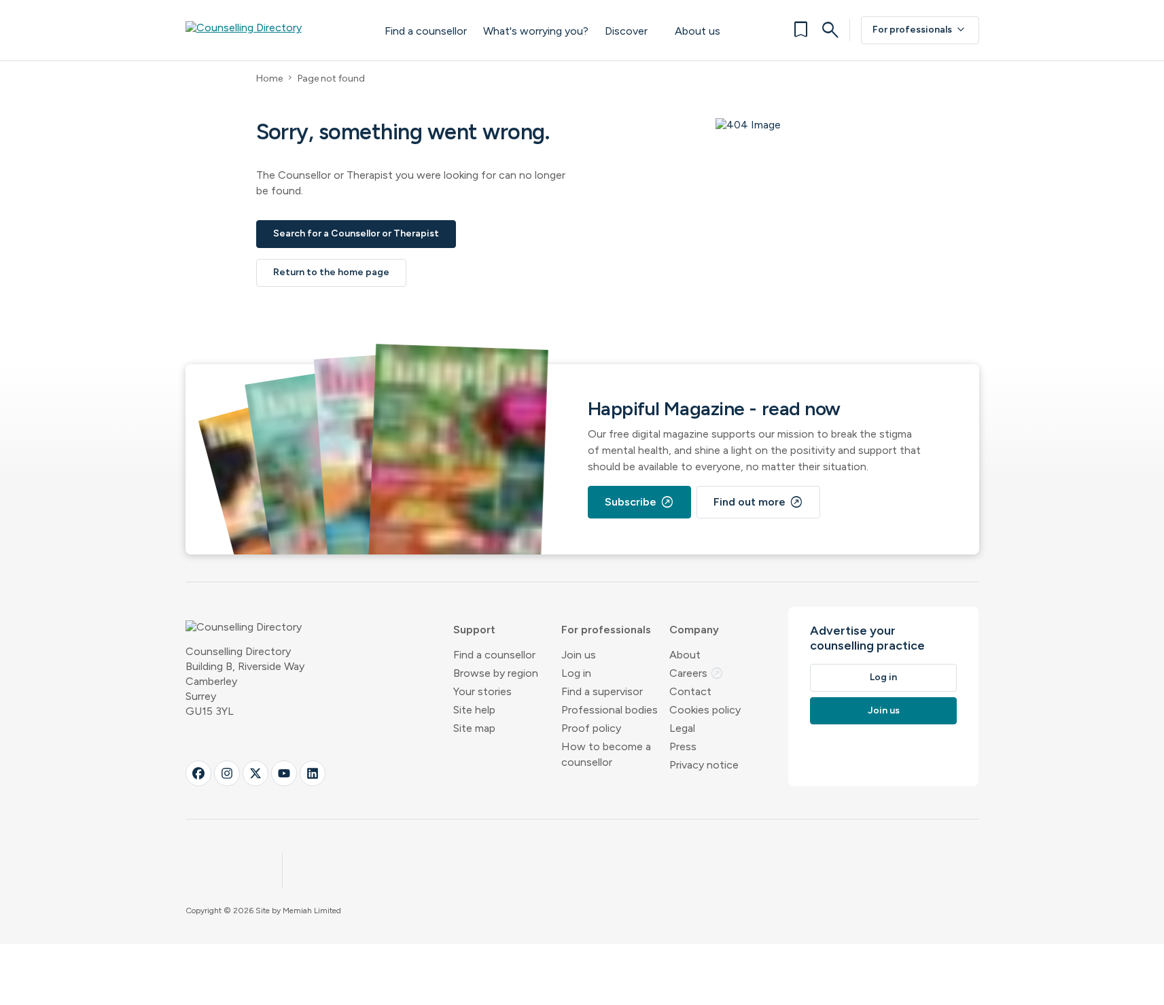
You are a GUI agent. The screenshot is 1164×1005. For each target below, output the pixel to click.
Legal (682, 728)
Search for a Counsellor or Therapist (356, 233)
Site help (474, 709)
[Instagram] (227, 773)
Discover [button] (626, 30)
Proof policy (591, 728)
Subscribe (639, 502)
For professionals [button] (606, 629)
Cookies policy (705, 709)
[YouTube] (284, 773)
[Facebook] (198, 773)
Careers (696, 673)
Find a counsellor (426, 30)
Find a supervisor (602, 691)
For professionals (920, 30)
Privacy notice (704, 764)
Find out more (758, 502)
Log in (576, 673)
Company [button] (694, 629)
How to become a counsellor (606, 754)
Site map (474, 728)
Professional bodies (609, 709)
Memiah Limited (312, 910)
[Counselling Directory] (271, 30)
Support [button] (474, 629)
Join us (578, 654)
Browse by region (495, 673)
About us (697, 30)
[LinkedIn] (312, 773)
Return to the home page (331, 272)
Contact (690, 691)
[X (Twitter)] (255, 773)
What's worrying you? (535, 30)
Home (269, 78)
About (685, 654)
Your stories (482, 691)
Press (682, 746)
